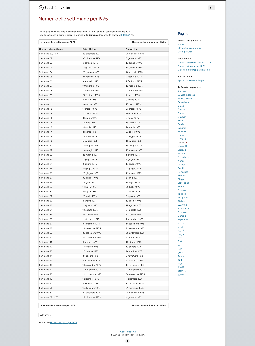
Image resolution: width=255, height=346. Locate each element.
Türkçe (181, 201)
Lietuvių (182, 149)
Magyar (182, 153)
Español (182, 128)
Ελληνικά (182, 204)
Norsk (181, 161)
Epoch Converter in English (191, 80)
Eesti (180, 120)
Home (181, 44)
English (181, 124)
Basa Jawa (183, 102)
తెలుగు (181, 256)
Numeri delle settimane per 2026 (194, 62)
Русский (182, 212)
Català (181, 106)
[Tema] (211, 7)
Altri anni (44, 315)
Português (183, 172)
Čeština (181, 109)
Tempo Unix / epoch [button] (189, 40)
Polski (181, 168)
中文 (180, 263)
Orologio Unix (185, 51)
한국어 (181, 274)
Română (182, 175)
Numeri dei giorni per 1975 (63, 322)
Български (183, 208)
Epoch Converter (125, 335)
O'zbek (181, 164)
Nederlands (183, 157)
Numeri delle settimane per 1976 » (149, 42)
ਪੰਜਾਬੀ (180, 248)
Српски (182, 216)
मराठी (180, 237)
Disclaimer (131, 332)
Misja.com (140, 335)
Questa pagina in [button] (189, 87)
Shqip (181, 179)
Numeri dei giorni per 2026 (191, 66)
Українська (184, 219)
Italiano (181, 142)
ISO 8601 (125, 35)
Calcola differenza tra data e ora (194, 69)
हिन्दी (180, 241)
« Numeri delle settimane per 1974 (58, 42)
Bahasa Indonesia (186, 95)
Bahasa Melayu (185, 98)
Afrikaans (182, 91)
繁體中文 (182, 270)
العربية (181, 230)
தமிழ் (180, 252)
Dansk (181, 113)
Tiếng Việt (183, 197)
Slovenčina (183, 182)
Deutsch (182, 117)
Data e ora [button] (184, 58)
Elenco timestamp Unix (189, 48)
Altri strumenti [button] (186, 76)
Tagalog (182, 193)
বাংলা (179, 245)
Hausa (181, 135)
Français (182, 131)
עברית (181, 223)
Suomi (181, 186)
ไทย (180, 259)
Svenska (182, 190)
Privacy (122, 332)
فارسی (181, 234)
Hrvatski (182, 138)
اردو (180, 227)
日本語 (181, 267)
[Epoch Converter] (55, 8)
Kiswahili (182, 146)
